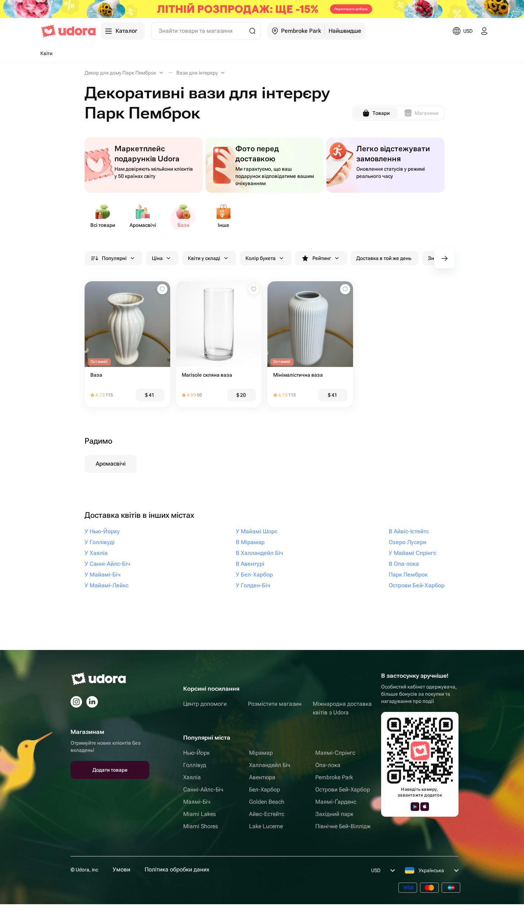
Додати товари (109, 770)
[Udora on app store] (424, 806)
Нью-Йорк (196, 752)
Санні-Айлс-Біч (203, 789)
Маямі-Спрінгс (335, 752)
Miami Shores (200, 826)
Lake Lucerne (266, 826)
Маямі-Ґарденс (335, 801)
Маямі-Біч (196, 801)
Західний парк (334, 814)
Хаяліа (192, 777)
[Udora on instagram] (76, 702)
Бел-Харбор (264, 789)
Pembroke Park (334, 777)
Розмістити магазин (275, 703)
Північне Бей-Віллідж (343, 826)
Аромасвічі (111, 463)
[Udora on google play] (415, 806)
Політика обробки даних (177, 869)
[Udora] (68, 31)
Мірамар (261, 752)
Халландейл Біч (269, 765)
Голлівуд (194, 765)
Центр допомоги (205, 703)
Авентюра (262, 777)
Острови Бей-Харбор (342, 789)
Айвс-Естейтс (266, 814)
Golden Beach (266, 801)
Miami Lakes (199, 814)
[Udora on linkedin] (92, 702)
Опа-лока (327, 765)
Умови (121, 869)
